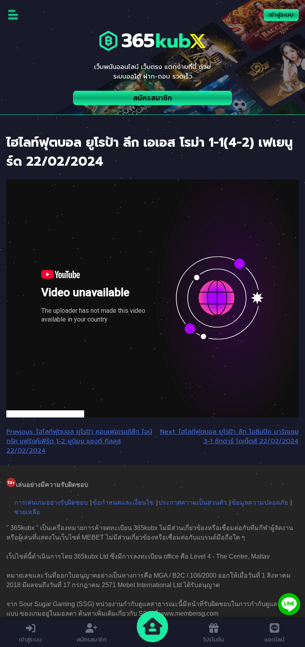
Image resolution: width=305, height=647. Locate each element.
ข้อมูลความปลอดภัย (260, 502)
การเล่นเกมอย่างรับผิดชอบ (51, 502)
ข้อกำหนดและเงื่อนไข (123, 502)
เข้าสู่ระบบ (281, 15)
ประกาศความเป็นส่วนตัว (192, 502)
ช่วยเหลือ (27, 512)
